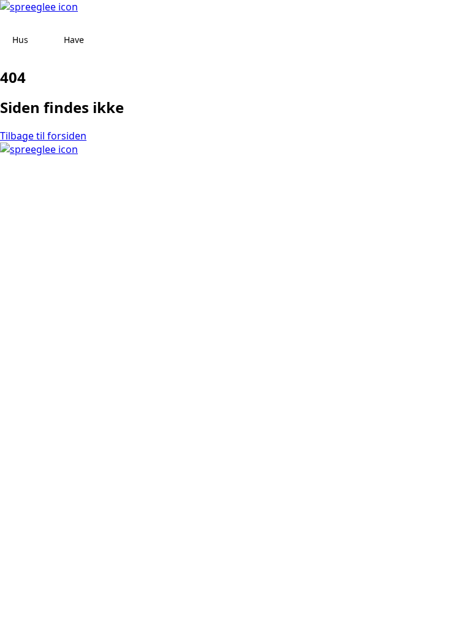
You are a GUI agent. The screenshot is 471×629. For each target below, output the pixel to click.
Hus (20, 39)
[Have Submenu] (95, 40)
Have (74, 39)
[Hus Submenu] (40, 40)
